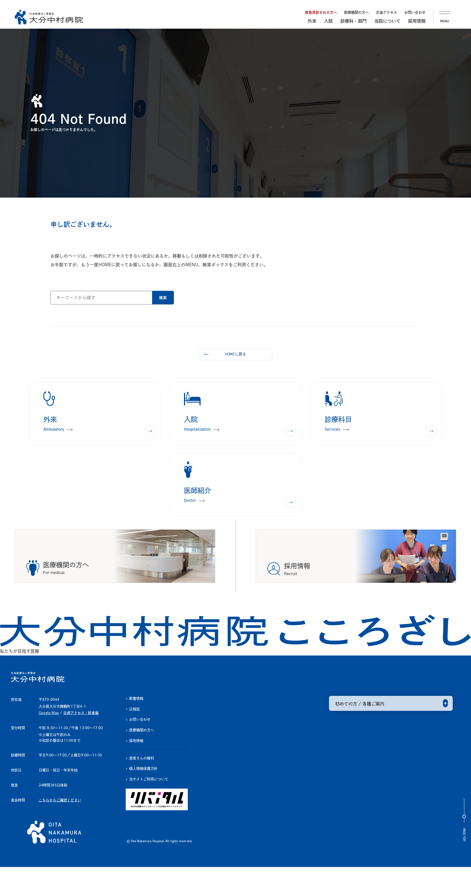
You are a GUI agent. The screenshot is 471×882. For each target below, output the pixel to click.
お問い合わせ (414, 12)
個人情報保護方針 (143, 768)
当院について (387, 21)
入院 (328, 21)
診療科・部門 (353, 21)
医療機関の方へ (356, 12)
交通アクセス (386, 12)
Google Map (49, 713)
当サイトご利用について (148, 779)
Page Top (464, 834)
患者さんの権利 (141, 758)
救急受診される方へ (321, 12)
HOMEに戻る (235, 354)
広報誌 (134, 709)
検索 (163, 298)
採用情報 (416, 21)
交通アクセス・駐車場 (81, 713)
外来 (312, 21)
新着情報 (136, 698)
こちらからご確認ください (60, 800)
